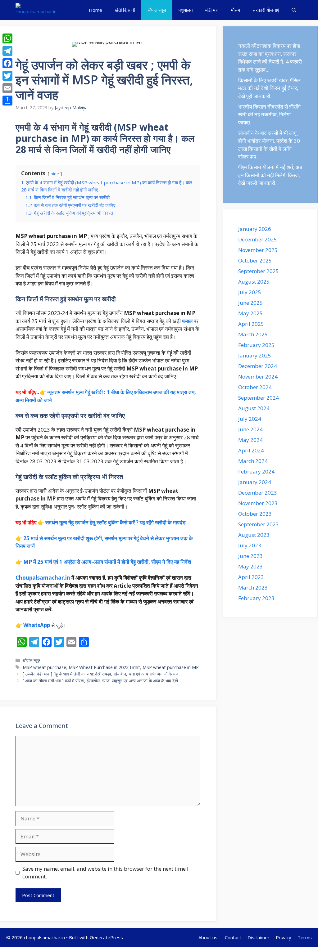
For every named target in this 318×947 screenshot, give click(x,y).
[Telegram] (7, 51)
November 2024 (258, 376)
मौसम (235, 10)
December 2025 (257, 239)
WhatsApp (36, 625)
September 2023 (258, 524)
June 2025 (250, 302)
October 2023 (255, 513)
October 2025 (255, 260)
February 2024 (256, 471)
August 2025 (254, 281)
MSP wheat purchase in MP (171, 667)
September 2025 (258, 271)
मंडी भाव (212, 10)
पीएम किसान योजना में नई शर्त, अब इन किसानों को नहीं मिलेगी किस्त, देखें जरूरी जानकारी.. (270, 175)
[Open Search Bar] (293, 10)
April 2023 (251, 577)
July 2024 (249, 418)
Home (95, 10)
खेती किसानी (125, 10)
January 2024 (254, 482)
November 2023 (258, 503)
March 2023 (253, 587)
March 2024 (253, 461)
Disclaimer (259, 937)
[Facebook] (7, 63)
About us (208, 937)
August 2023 (254, 534)
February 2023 (256, 598)
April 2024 (251, 450)
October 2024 (255, 387)
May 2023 (250, 566)
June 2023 (250, 555)
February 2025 (256, 344)
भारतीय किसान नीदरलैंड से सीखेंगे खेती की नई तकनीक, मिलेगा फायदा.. (269, 114)
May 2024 (250, 439)
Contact (233, 937)
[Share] (7, 100)
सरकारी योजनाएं (265, 10)
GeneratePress (106, 937)
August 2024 (254, 408)
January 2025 (254, 355)
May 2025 (250, 313)
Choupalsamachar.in (43, 577)
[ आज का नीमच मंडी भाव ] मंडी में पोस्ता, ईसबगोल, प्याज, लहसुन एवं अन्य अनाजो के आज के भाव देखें (100, 681)
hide (55, 174)
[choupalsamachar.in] (36, 10)
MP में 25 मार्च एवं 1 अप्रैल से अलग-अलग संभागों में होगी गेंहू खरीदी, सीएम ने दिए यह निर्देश (107, 561)
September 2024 (258, 397)
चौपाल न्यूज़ (157, 10)
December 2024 (257, 366)
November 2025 (258, 250)
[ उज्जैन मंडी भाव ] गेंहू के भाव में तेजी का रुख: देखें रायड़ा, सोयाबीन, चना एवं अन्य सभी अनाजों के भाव (101, 674)
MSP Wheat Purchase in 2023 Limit (104, 667)
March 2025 (253, 334)
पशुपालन (186, 10)
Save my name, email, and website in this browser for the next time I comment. (105, 872)
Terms (305, 937)
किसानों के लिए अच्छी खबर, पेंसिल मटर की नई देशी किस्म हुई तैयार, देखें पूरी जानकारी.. (269, 88)
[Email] (7, 88)
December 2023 (257, 492)
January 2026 (254, 228)
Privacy (283, 937)
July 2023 (249, 545)
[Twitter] (7, 76)
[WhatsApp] (7, 38)
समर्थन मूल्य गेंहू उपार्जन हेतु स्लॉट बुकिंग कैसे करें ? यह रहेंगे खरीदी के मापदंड (115, 522)
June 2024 (250, 429)
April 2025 (251, 323)
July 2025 (249, 292)
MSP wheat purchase (44, 667)
